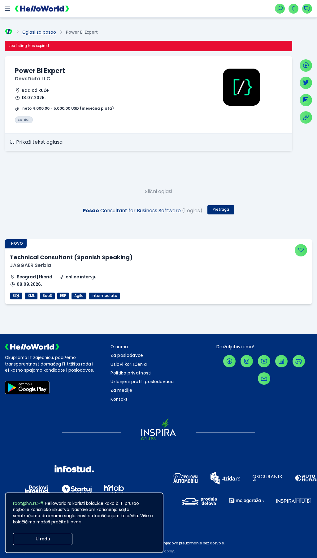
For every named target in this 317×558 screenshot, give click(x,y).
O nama (119, 347)
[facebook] (306, 65)
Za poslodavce (127, 355)
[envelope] (264, 378)
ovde (76, 522)
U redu (43, 539)
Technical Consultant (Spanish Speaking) (71, 257)
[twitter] (306, 83)
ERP (63, 295)
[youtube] (264, 361)
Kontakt (119, 399)
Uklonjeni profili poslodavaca (142, 382)
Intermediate (104, 295)
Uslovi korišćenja (129, 364)
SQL (16, 295)
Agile (79, 295)
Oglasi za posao (39, 32)
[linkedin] (306, 100)
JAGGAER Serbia (30, 265)
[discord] (299, 361)
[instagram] (247, 361)
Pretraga (221, 209)
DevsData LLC (32, 78)
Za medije (121, 390)
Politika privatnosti (131, 373)
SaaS (47, 295)
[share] (306, 117)
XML (31, 295)
